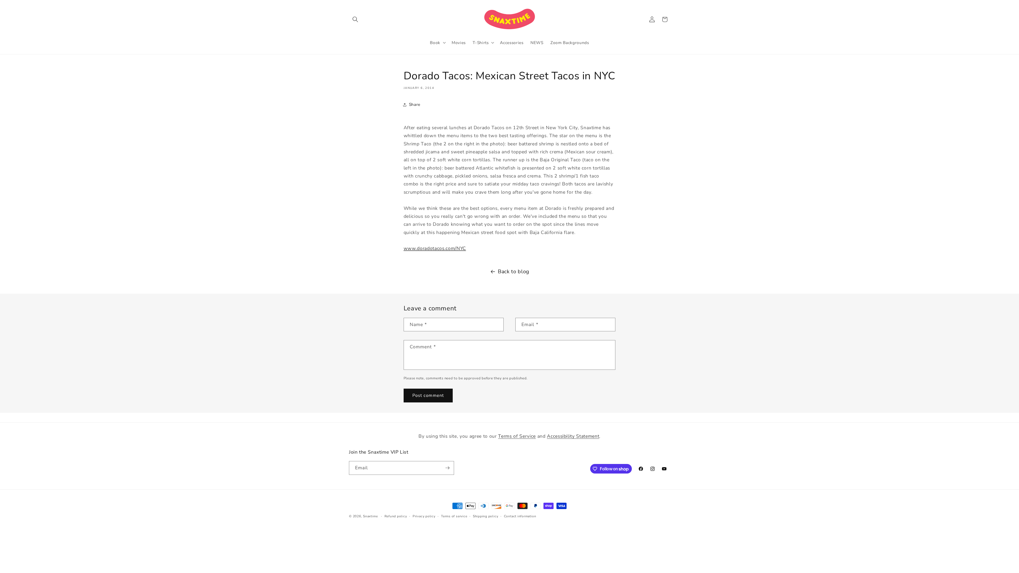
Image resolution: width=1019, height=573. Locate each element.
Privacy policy (424, 516)
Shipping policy (485, 516)
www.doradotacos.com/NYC (435, 248)
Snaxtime (370, 516)
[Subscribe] (447, 468)
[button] (355, 19)
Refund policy (396, 516)
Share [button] (414, 104)
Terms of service (454, 516)
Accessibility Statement (573, 436)
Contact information (520, 516)
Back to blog (513, 271)
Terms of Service (517, 436)
